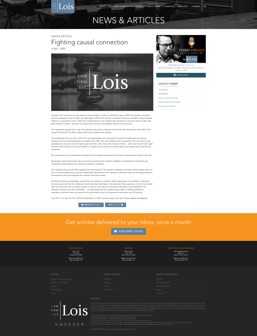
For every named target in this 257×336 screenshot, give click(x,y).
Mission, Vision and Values (59, 283)
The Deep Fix (163, 90)
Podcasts (183, 6)
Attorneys (54, 286)
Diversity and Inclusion (163, 283)
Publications (153, 6)
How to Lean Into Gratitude (168, 98)
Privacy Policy (160, 293)
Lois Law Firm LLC (154, 309)
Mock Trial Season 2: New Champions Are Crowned (181, 68)
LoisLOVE (159, 279)
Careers (196, 6)
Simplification (163, 94)
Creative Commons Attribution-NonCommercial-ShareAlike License (138, 324)
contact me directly (138, 198)
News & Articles (61, 36)
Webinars (169, 6)
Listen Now (182, 75)
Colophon (159, 290)
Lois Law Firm (97, 315)
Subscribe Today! (130, 231)
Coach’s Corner (108, 290)
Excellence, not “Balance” (167, 106)
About (102, 6)
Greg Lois (143, 309)
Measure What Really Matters (169, 102)
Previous (92, 205)
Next (114, 205)
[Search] (205, 6)
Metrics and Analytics (163, 286)
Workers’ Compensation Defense (126, 6)
